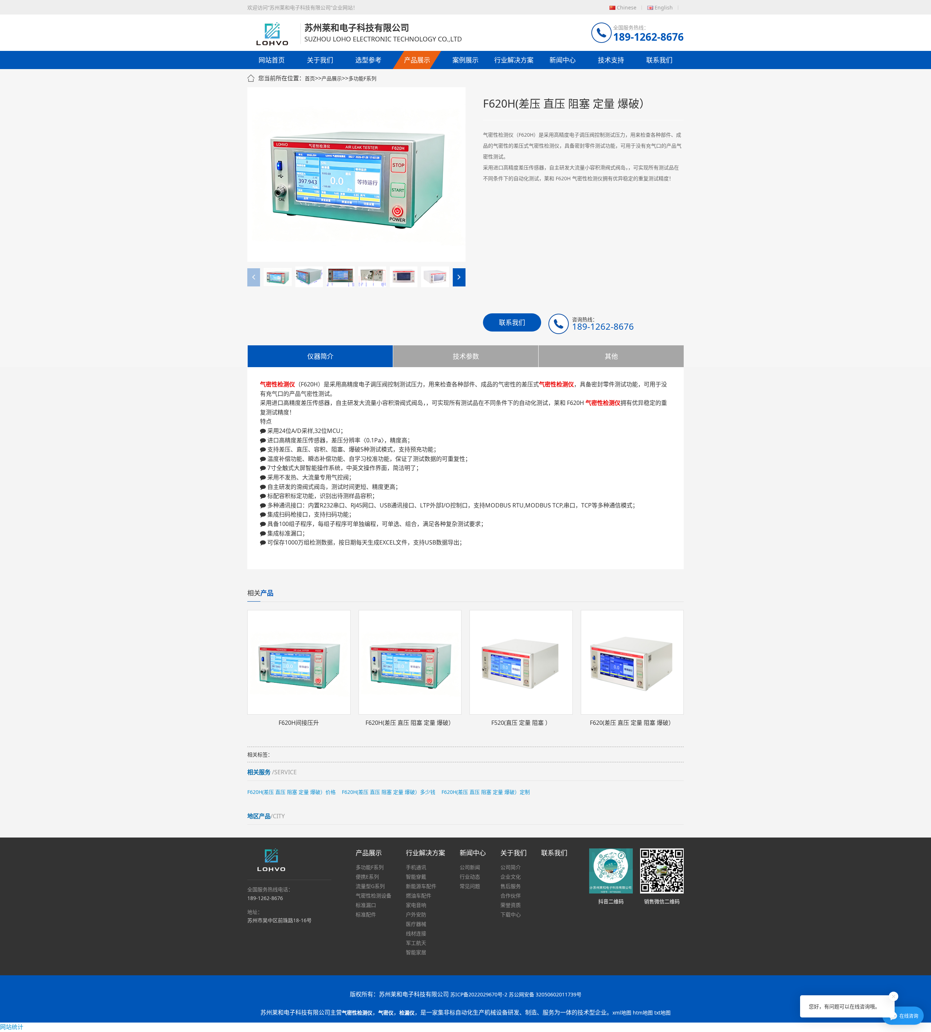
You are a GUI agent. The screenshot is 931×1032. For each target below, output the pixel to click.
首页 (310, 78)
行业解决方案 (514, 60)
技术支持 (611, 60)
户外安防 (416, 914)
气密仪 (385, 1012)
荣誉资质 (510, 905)
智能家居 (416, 952)
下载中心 (510, 914)
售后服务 (510, 886)
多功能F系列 (362, 78)
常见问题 (470, 886)
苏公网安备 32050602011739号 (545, 994)
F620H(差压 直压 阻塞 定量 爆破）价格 (291, 791)
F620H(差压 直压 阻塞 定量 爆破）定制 (485, 791)
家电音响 (416, 905)
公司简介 (510, 867)
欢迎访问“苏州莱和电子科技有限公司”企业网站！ (302, 7)
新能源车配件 (421, 886)
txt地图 (662, 1012)
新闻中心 (563, 60)
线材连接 (416, 933)
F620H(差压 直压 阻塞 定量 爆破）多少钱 (388, 791)
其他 (611, 356)
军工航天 (416, 942)
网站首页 (272, 60)
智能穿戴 (416, 876)
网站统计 (11, 1027)
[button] (459, 277)
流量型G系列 (370, 886)
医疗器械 (416, 923)
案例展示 (465, 60)
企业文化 (510, 876)
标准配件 (366, 914)
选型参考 (368, 60)
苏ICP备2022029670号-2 (478, 994)
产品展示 (417, 60)
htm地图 (643, 1012)
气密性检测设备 (373, 895)
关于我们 (320, 60)
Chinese (626, 7)
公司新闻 (470, 867)
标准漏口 (366, 905)
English (664, 7)
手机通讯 (416, 867)
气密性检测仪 (357, 1012)
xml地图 (621, 1012)
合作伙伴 (510, 895)
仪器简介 (320, 356)
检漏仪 (407, 1012)
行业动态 (470, 876)
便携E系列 (367, 876)
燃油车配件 (418, 895)
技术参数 (466, 356)
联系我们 (659, 60)
